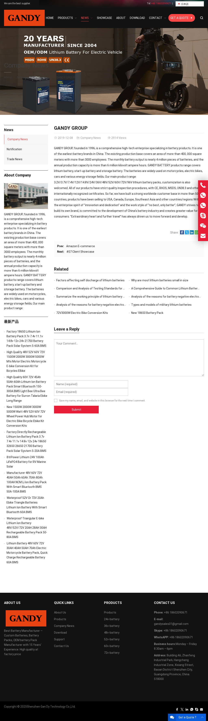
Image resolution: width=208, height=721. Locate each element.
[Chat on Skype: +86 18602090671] (203, 216)
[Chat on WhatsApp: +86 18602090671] (203, 195)
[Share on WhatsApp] (196, 233)
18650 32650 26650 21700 (26, 441)
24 (111, 619)
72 (82, 312)
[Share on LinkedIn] (191, 233)
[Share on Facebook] (182, 233)
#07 (80, 251)
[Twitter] (182, 710)
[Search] (201, 18)
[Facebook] (177, 710)
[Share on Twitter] (186, 233)
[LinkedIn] (186, 710)
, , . (102, 400)
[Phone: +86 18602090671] (203, 185)
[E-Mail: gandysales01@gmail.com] (203, 236)
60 (111, 646)
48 (111, 632)
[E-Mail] (201, 710)
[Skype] (196, 710)
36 (111, 625)
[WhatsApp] (191, 710)
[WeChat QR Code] (203, 226)
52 (111, 639)
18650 (147, 312)
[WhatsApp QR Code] (203, 206)
